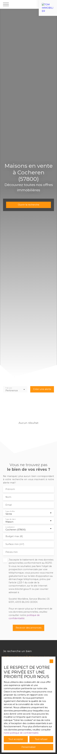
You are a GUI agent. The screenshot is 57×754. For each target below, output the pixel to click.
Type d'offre (10, 511)
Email (8, 505)
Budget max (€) (14, 536)
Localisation (9, 527)
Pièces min (11, 552)
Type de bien (10, 519)
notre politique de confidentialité (21, 732)
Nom (8, 497)
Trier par (8, 388)
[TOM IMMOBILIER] (48, 4)
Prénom (10, 489)
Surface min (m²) (14, 544)
